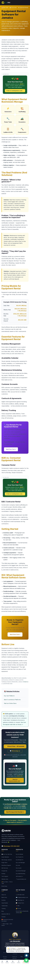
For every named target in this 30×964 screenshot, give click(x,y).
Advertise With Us (6, 914)
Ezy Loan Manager (20, 862)
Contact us (25, 681)
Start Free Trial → (11, 449)
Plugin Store (4, 862)
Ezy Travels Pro (19, 857)
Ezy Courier (18, 868)
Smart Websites (5, 857)
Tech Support (5, 876)
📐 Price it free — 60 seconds (15, 746)
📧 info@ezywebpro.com (22, 897)
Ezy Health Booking (20, 873)
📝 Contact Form (20, 903)
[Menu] (26, 2)
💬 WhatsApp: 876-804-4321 (10, 846)
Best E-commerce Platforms (12, 699)
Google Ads (4, 870)
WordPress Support (6, 865)
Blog (3, 911)
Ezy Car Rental (19, 854)
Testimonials (5, 905)
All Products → (19, 876)
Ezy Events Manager (21, 870)
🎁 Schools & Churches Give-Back (7, 920)
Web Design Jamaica (7, 859)
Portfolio (4, 900)
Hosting (3, 873)
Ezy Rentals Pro (19, 859)
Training (3, 908)
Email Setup (4, 886)
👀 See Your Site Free (7, 854)
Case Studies (5, 903)
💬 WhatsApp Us (20, 900)
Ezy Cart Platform (9, 696)
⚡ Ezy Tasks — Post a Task (7, 882)
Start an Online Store (10, 703)
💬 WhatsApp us (15, 751)
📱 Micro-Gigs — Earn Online (7, 924)
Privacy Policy (5, 957)
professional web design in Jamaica (16, 804)
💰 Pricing (18, 908)
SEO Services (5, 868)
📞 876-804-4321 (20, 894)
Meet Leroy (4, 897)
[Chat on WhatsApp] (26, 960)
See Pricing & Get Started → (15, 812)
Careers (3, 916)
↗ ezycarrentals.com (21, 879)
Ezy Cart (18, 865)
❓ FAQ (17, 905)
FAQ (22, 956)
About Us (4, 894)
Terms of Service (14, 957)
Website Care (5, 879)
